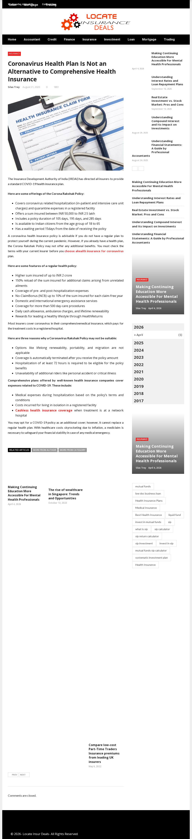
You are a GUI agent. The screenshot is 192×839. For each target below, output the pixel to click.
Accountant (32, 39)
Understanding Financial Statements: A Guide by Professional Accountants (157, 148)
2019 (139, 386)
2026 (139, 327)
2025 (139, 342)
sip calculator (162, 529)
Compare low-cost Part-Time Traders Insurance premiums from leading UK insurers (104, 753)
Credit (52, 39)
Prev (14, 774)
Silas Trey (14, 87)
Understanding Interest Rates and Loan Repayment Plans (167, 80)
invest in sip (166, 543)
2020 (139, 379)
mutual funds (143, 486)
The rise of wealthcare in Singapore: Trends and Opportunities (65, 494)
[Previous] (135, 168)
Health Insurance (145, 564)
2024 (139, 350)
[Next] (141, 168)
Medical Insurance (146, 507)
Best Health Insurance (148, 514)
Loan (131, 39)
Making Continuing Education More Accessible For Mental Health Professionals (24, 493)
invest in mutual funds (148, 522)
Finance (69, 39)
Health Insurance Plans (149, 500)
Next (23, 774)
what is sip (141, 529)
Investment (112, 39)
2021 (139, 371)
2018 (139, 393)
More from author (44, 450)
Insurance (89, 39)
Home (12, 39)
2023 (139, 357)
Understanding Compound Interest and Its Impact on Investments (165, 122)
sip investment (144, 543)
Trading (169, 39)
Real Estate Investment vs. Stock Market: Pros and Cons (168, 100)
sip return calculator (147, 536)
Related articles (19, 450)
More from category (72, 450)
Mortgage (149, 39)
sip (169, 522)
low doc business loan (148, 493)
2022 (139, 364)
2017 (139, 400)
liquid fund (175, 514)
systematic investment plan (151, 557)
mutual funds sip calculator (151, 550)
